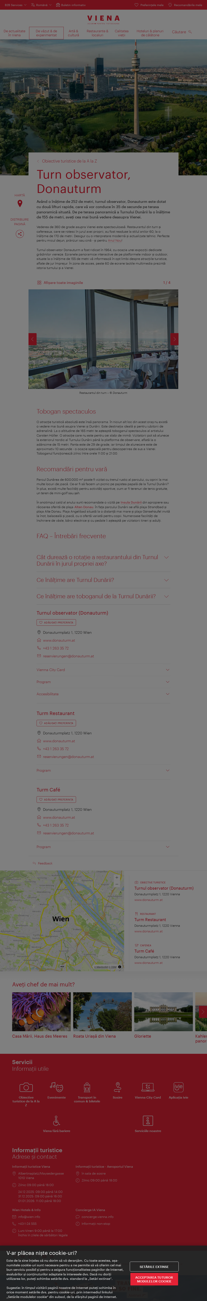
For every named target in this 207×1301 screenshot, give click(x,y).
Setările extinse (154, 1266)
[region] (103, 1273)
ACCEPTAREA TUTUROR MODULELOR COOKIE (154, 1279)
